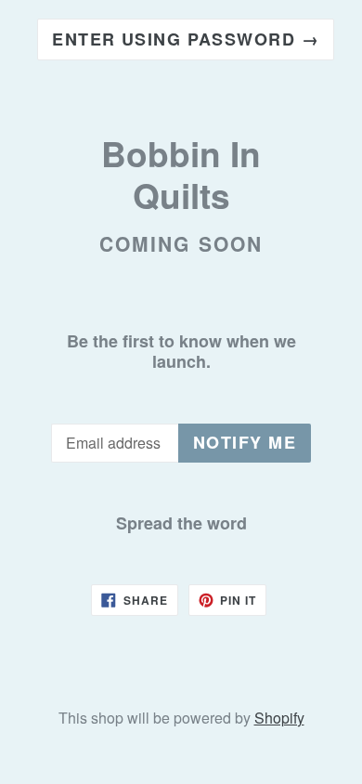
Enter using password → (185, 39)
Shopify (279, 717)
